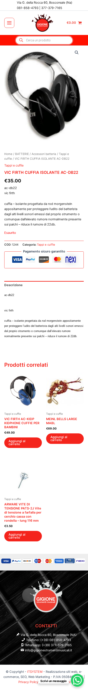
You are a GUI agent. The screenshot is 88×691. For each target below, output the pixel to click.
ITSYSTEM (35, 672)
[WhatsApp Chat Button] (77, 680)
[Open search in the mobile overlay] (44, 40)
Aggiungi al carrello (17, 442)
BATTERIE (22, 154)
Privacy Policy (28, 682)
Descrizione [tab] (13, 285)
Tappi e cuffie (13, 165)
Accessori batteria (44, 154)
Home (8, 154)
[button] (77, 52)
